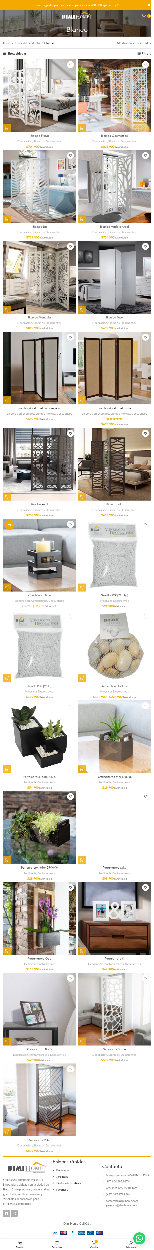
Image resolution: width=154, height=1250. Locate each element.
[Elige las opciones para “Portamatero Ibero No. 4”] (7, 769)
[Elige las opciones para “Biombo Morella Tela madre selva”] (7, 400)
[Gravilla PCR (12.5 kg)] (114, 555)
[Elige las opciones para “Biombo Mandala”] (7, 310)
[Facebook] (6, 1213)
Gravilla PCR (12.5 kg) (114, 595)
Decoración (24, 141)
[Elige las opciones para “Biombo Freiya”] (7, 128)
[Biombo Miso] (114, 277)
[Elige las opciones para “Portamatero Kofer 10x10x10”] (82, 769)
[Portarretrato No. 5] (39, 1009)
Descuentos (54, 141)
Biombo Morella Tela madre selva (39, 408)
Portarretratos (114, 964)
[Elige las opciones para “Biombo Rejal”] (7, 497)
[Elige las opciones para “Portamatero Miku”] (82, 860)
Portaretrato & (114, 958)
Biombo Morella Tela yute (114, 408)
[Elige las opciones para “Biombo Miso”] (82, 310)
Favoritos (62, 1189)
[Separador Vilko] (39, 1099)
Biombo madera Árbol (114, 226)
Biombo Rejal (39, 504)
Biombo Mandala (39, 317)
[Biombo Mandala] (39, 277)
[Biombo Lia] (39, 186)
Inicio (6, 43)
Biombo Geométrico (114, 136)
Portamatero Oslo (39, 958)
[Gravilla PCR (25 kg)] (39, 646)
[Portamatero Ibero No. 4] (39, 736)
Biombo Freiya (39, 136)
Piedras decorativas (68, 1183)
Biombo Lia (39, 226)
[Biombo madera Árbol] (114, 186)
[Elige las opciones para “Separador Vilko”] (7, 1132)
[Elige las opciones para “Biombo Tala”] (82, 497)
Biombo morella (45, 413)
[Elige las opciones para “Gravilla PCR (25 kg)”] (7, 678)
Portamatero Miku (114, 867)
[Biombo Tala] (114, 464)
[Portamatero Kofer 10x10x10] (114, 736)
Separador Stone (114, 1049)
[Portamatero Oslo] (39, 918)
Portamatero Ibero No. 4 (39, 777)
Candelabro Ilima (39, 595)
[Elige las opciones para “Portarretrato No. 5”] (7, 1041)
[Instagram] (14, 1213)
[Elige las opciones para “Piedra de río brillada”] (82, 678)
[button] (139, 1238)
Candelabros (39, 600)
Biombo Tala (114, 504)
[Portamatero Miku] (114, 827)
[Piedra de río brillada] (114, 646)
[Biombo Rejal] (39, 464)
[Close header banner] (149, 5)
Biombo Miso (114, 317)
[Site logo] (77, 15)
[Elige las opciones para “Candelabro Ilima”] (7, 588)
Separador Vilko (39, 1140)
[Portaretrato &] (114, 918)
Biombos (39, 141)
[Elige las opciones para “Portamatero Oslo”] (7, 951)
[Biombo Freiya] (39, 95)
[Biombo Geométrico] (114, 95)
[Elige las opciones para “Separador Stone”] (82, 1041)
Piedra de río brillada (114, 686)
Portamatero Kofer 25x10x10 (39, 867)
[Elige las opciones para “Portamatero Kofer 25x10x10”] (7, 860)
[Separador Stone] (114, 1009)
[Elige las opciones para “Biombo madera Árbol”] (82, 219)
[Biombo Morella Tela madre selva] (39, 368)
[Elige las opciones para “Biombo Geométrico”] (82, 128)
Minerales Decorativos (114, 600)
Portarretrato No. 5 (39, 1049)
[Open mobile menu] (5, 16)
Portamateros (46, 782)
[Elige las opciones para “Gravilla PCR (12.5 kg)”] (82, 588)
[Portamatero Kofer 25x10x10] (39, 827)
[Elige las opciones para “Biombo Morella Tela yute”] (82, 400)
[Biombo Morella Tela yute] (114, 368)
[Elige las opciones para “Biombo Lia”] (7, 219)
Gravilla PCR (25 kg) (39, 686)
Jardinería (30, 782)
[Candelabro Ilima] (39, 555)
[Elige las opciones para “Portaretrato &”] (82, 951)
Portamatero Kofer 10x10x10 (115, 777)
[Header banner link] (77, 5)
